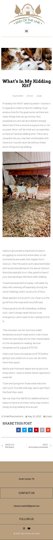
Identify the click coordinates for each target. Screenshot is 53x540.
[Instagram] (24, 528)
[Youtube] (29, 528)
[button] (26, 31)
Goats (39, 96)
